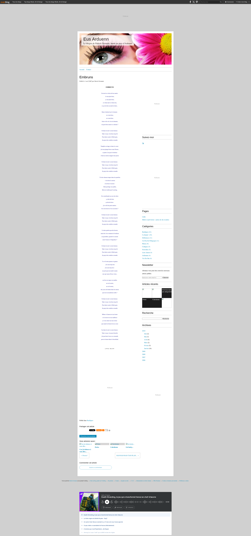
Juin (145, 334)
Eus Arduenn (96, 39)
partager (119, 507)
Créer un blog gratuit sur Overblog (98, 480)
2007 (143, 357)
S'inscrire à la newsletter (87, 436)
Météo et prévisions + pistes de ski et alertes (155, 220)
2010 (143, 331)
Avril (145, 340)
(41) (146, 232)
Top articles (110, 480)
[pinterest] (197, 2)
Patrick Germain (73, 480)
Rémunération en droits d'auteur (143, 480)
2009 (143, 351)
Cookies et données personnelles (169, 480)
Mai (145, 337)
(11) (147, 238)
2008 (143, 354)
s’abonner (108, 507)
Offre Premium (156, 480)
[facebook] (190, 2)
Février (146, 345)
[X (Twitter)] (193, 2)
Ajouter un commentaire (95, 467)
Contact (88, 69)
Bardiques (90, 420)
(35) (147, 235)
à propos (130, 507)
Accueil (81, 69)
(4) (147, 252)
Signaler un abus (125, 480)
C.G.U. (132, 480)
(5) (146, 247)
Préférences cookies (184, 480)
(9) (145, 244)
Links (144, 217)
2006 (143, 360)
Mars (145, 342)
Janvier (146, 348)
